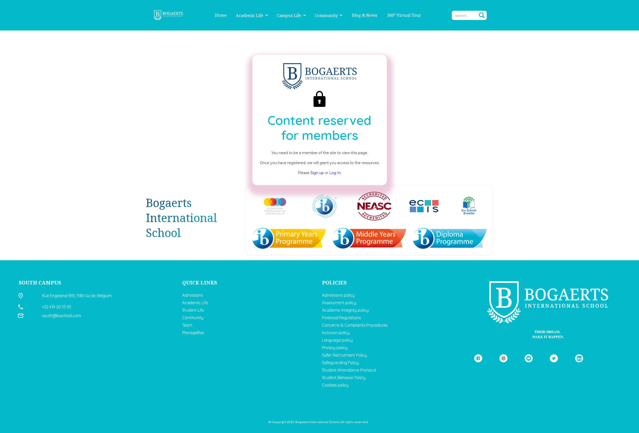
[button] (252, 15)
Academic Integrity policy (345, 310)
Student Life (193, 310)
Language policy (337, 340)
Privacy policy (334, 347)
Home (221, 15)
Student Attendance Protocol (349, 370)
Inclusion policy (336, 332)
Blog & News (364, 15)
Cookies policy (335, 385)
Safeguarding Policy (340, 362)
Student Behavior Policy (343, 377)
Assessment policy (339, 302)
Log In (335, 173)
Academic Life (249, 15)
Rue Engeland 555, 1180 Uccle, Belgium (77, 295)
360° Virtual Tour (404, 15)
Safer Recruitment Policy (344, 355)
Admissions (192, 295)
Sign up (318, 173)
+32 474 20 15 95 (56, 306)
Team (187, 325)
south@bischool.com (61, 315)
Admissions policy (338, 295)
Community (326, 15)
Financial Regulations (341, 317)
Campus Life (289, 15)
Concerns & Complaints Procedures (355, 325)
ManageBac (193, 332)
